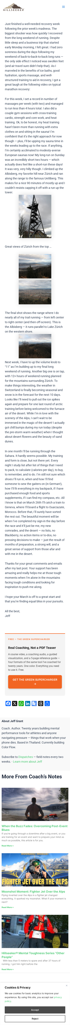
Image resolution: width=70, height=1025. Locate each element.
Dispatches (25, 757)
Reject (35, 1018)
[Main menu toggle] (63, 7)
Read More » (8, 845)
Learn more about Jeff (27, 761)
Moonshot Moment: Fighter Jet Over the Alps (33, 891)
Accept (35, 1009)
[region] (35, 1004)
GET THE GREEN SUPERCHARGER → (35, 681)
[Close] (67, 985)
